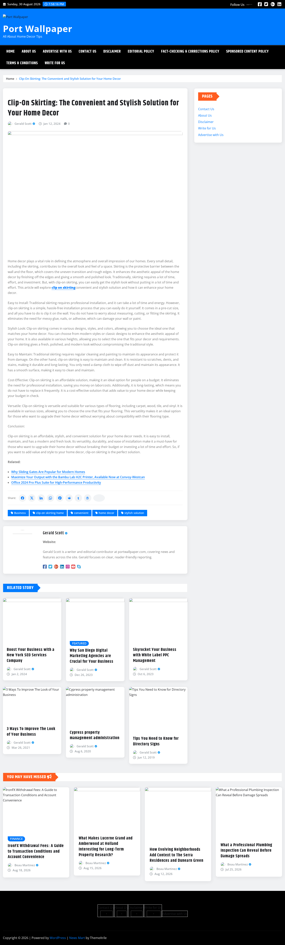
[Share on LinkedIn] (41, 498)
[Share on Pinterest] (59, 498)
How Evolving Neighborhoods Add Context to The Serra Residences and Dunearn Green (176, 855)
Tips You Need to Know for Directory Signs (156, 741)
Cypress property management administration (94, 735)
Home (10, 51)
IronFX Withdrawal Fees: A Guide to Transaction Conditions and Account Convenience (36, 851)
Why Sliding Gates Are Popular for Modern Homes (48, 472)
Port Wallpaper (37, 29)
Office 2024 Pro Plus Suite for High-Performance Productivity (56, 482)
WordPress (58, 938)
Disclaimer (112, 51)
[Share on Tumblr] (78, 498)
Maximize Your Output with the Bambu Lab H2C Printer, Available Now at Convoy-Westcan (78, 477)
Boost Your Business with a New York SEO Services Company (30, 655)
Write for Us (55, 63)
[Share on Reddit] (69, 498)
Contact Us (87, 51)
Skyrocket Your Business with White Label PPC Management (154, 655)
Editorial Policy (141, 51)
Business (20, 513)
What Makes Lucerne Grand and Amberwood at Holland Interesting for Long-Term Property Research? (106, 846)
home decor (106, 513)
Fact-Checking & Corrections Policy (190, 51)
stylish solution (134, 513)
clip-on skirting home (50, 513)
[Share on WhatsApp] (50, 498)
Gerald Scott (23, 124)
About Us (29, 51)
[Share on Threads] (87, 498)
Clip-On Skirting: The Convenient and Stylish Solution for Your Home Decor (70, 79)
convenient (81, 513)
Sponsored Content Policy (247, 51)
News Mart (77, 938)
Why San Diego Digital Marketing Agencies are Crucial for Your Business (91, 656)
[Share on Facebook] (22, 498)
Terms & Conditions (22, 63)
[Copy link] (99, 498)
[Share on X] (31, 498)
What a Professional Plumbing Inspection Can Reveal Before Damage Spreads (246, 850)
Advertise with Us (57, 51)
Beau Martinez (25, 865)
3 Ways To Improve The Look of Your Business (31, 732)
